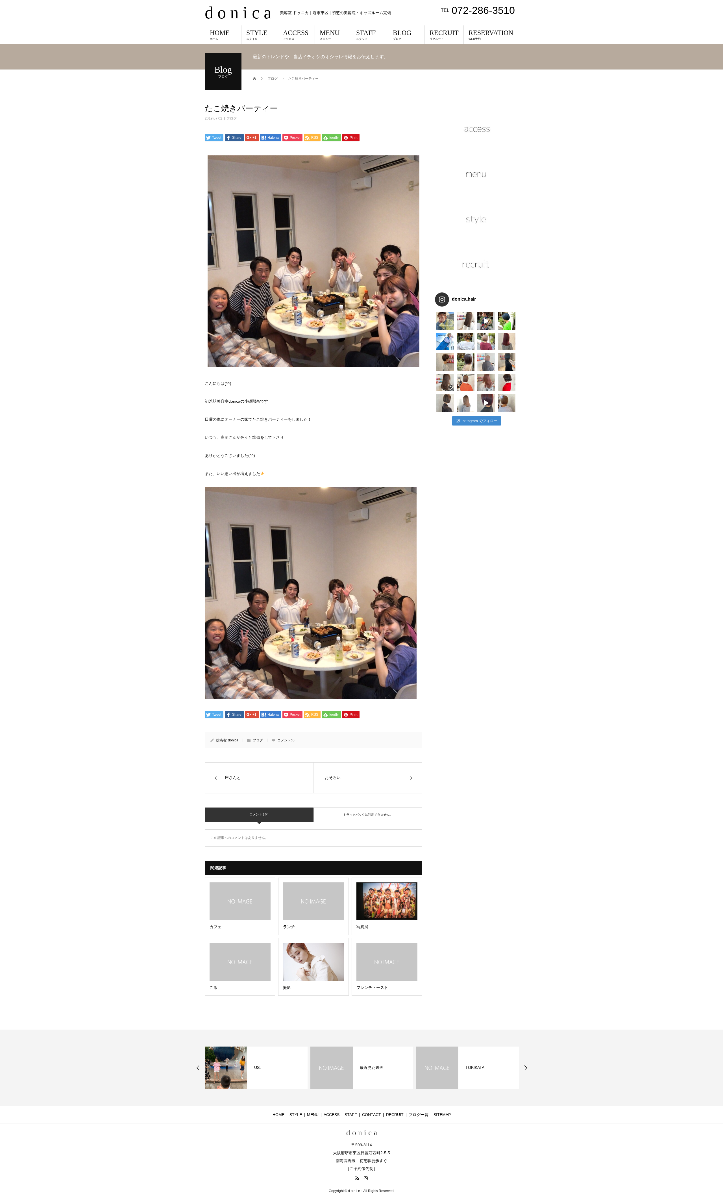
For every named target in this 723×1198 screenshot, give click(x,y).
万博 (469, 1067)
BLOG (402, 34)
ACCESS (295, 34)
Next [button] (525, 1068)
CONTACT (371, 1114)
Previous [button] (198, 1068)
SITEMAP (442, 1114)
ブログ (232, 118)
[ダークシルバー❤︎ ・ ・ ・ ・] (507, 362)
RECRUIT (444, 34)
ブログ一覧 (418, 1114)
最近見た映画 (266, 1067)
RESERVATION (491, 34)
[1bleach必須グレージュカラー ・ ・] (445, 383)
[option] (256, 1068)
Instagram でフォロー (479, 421)
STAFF (366, 34)
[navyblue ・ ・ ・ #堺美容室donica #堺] (507, 321)
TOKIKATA (369, 1067)
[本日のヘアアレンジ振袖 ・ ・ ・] (486, 321)
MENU (329, 34)
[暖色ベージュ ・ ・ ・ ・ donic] (466, 383)
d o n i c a (238, 12)
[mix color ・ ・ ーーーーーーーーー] (486, 403)
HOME (220, 34)
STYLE (256, 34)
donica (233, 740)
